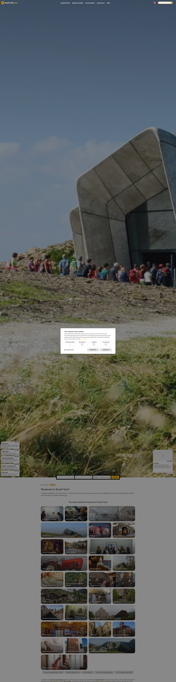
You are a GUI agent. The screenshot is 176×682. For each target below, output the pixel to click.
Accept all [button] (106, 349)
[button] (69, 350)
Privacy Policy (83, 339)
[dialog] (88, 341)
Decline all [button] (93, 349)
